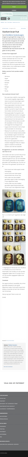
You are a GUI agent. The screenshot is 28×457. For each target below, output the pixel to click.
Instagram (3, 434)
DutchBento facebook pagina (15, 35)
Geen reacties (23, 28)
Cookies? (14, 10)
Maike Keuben (5, 28)
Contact (2, 401)
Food (8, 340)
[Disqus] (14, 318)
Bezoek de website (8, 366)
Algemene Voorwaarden (7, 408)
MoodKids (2, 22)
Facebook (3, 426)
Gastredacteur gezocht (7, 406)
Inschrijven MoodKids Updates (9, 444)
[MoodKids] (14, 15)
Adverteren (3, 416)
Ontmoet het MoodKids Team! (9, 403)
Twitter (2, 429)
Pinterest (3, 431)
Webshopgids (4, 419)
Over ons (3, 398)
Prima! (14, 6)
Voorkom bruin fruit (16, 22)
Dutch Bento (11, 340)
